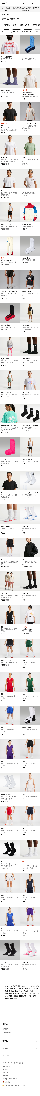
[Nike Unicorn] (30, 346)
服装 (8, 14)
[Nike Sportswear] (30, 614)
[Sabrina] (10, 581)
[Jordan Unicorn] (10, 447)
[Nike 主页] (5, 3)
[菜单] (36, 3)
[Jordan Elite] (30, 44)
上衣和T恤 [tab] (6, 25)
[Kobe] (10, 178)
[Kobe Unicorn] (10, 782)
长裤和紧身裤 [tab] (24, 25)
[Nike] (30, 145)
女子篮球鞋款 (13, 998)
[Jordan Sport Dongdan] (30, 111)
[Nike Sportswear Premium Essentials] (30, 78)
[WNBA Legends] (30, 212)
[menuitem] (6, 1066)
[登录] (27, 3)
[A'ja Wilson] (10, 145)
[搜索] (23, 3)
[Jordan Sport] (30, 279)
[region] (20, 26)
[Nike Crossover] (10, 212)
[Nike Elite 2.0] (10, 78)
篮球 (3, 14)
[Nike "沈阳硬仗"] (10, 44)
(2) (8, 31)
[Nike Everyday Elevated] (30, 413)
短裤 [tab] (14, 25)
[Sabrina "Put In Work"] (10, 413)
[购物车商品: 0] (31, 3)
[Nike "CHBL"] (30, 380)
